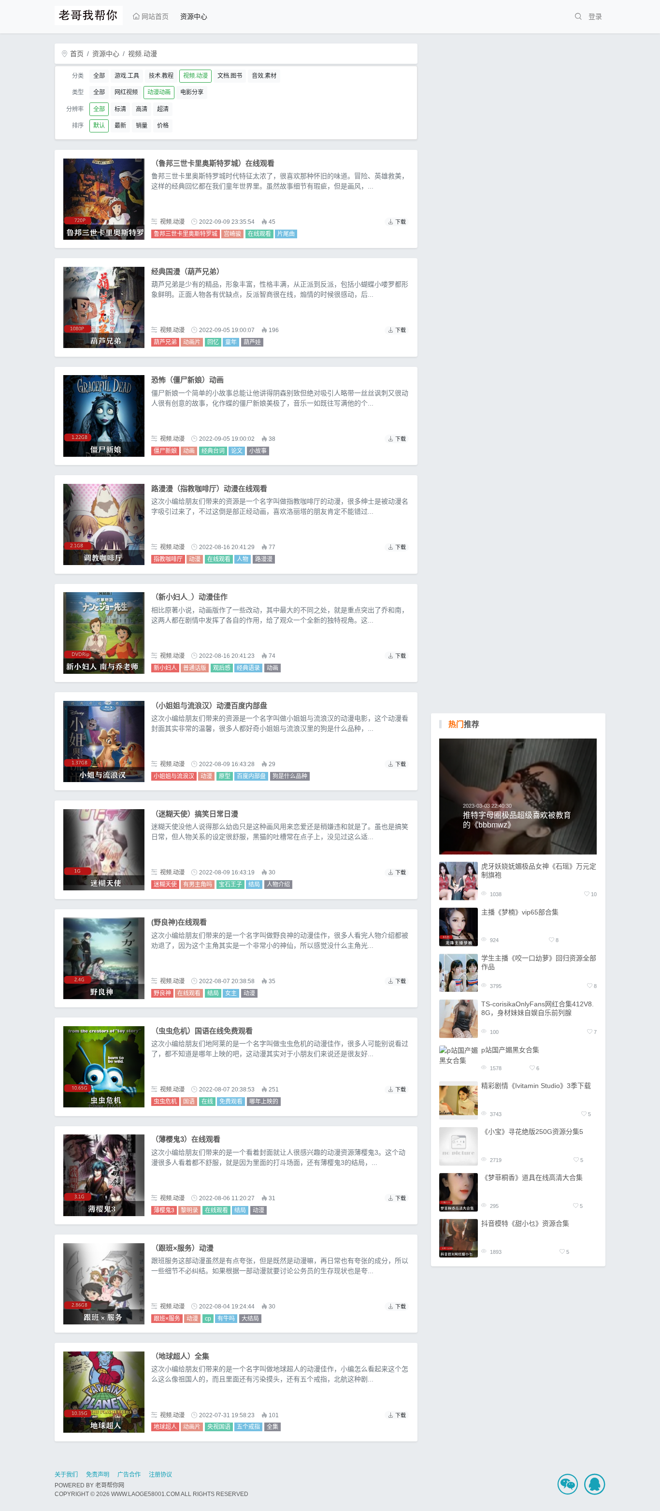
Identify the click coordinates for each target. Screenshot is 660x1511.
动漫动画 (159, 92)
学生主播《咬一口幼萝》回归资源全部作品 (538, 962)
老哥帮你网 (109, 1485)
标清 (120, 109)
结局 (254, 884)
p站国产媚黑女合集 (510, 1049)
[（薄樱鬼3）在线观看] (103, 1175)
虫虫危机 (165, 1101)
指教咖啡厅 (168, 559)
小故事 (258, 451)
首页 (76, 54)
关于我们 (66, 1474)
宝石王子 (230, 884)
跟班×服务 (167, 1318)
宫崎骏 (232, 234)
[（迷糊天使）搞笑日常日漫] (103, 849)
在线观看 (259, 234)
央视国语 (218, 1427)
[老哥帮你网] (89, 14)
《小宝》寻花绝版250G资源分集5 (532, 1131)
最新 (120, 125)
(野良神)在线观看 (179, 922)
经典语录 (248, 668)
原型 (224, 776)
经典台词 (213, 451)
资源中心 (193, 16)
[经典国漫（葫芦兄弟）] (103, 307)
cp (208, 1318)
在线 (207, 1101)
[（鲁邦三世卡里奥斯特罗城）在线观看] (103, 199)
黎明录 (189, 1210)
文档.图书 (229, 76)
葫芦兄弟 (165, 342)
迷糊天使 (165, 884)
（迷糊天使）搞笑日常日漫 (194, 814)
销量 (141, 125)
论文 (237, 451)
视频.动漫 (142, 54)
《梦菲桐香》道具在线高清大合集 (532, 1177)
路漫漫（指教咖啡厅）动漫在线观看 (209, 488)
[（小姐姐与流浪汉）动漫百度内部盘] (103, 741)
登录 (595, 16)
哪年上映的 (263, 1101)
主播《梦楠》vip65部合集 (520, 911)
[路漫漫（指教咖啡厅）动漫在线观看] (103, 524)
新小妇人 (165, 668)
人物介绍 (278, 884)
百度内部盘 (251, 776)
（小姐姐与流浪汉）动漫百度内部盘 (209, 705)
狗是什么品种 (290, 776)
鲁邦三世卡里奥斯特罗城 (185, 234)
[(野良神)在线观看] (103, 958)
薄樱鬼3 (164, 1210)
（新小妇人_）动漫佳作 (189, 597)
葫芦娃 (252, 342)
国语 (189, 1101)
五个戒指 (248, 1427)
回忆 (213, 342)
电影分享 (191, 92)
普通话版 (194, 668)
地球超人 (165, 1427)
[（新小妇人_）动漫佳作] (103, 632)
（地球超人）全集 (180, 1356)
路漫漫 (264, 559)
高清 (141, 109)
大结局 (250, 1318)
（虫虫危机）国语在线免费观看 (202, 1031)
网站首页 (154, 16)
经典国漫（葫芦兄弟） (187, 271)
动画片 (192, 342)
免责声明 (97, 1474)
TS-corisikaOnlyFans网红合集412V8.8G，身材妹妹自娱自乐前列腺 (537, 1008)
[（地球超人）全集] (103, 1392)
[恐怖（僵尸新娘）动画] (103, 415)
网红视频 (126, 92)
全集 (272, 1427)
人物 (242, 559)
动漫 (195, 559)
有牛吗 (226, 1318)
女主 (231, 993)
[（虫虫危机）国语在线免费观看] (103, 1066)
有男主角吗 (197, 884)
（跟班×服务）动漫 (182, 1248)
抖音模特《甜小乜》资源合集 (525, 1223)
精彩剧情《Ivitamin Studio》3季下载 (536, 1086)
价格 (163, 125)
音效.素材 (264, 76)
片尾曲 (286, 234)
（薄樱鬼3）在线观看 (185, 1139)
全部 (99, 76)
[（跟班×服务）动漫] (103, 1283)
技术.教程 (161, 76)
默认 (99, 125)
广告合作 (129, 1474)
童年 (231, 342)
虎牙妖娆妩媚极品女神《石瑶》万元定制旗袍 (538, 870)
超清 (163, 109)
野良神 (162, 993)
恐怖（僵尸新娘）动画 (187, 380)
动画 (189, 451)
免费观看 (231, 1101)
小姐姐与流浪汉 (174, 776)
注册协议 (160, 1474)
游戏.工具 (127, 76)
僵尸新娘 (165, 451)
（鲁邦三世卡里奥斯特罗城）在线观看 (212, 163)
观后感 (221, 668)
